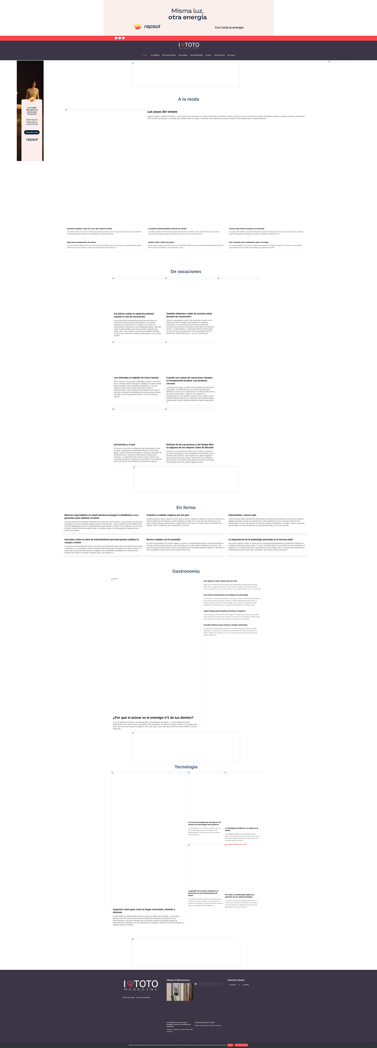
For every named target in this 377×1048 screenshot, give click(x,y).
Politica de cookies (241, 1045)
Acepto (230, 1045)
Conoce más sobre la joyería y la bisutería (246, 229)
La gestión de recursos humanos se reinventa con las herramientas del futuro (203, 893)
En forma (183, 55)
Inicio (145, 55)
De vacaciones (169, 55)
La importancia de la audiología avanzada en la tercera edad (260, 539)
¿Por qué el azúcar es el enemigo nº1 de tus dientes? (153, 717)
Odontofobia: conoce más (242, 515)
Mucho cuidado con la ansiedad (163, 539)
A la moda (155, 55)
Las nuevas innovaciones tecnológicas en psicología (226, 595)
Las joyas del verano (162, 111)
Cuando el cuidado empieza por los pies (167, 515)
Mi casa (231, 55)
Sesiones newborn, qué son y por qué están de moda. (89, 229)
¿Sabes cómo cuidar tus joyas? (161, 242)
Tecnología (219, 55)
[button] (116, 38)
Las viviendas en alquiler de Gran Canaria (136, 377)
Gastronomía (196, 55)
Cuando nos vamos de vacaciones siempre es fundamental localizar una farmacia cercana (189, 380)
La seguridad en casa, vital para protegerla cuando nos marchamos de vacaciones (179, 1024)
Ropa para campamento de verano (81, 242)
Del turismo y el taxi (124, 444)
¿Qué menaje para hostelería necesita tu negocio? (225, 611)
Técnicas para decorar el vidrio (205, 1022)
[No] (375, 1045)
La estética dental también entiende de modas (167, 229)
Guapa (208, 55)
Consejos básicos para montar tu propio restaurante (226, 625)
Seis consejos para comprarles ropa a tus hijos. (249, 242)
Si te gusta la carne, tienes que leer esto (220, 581)
